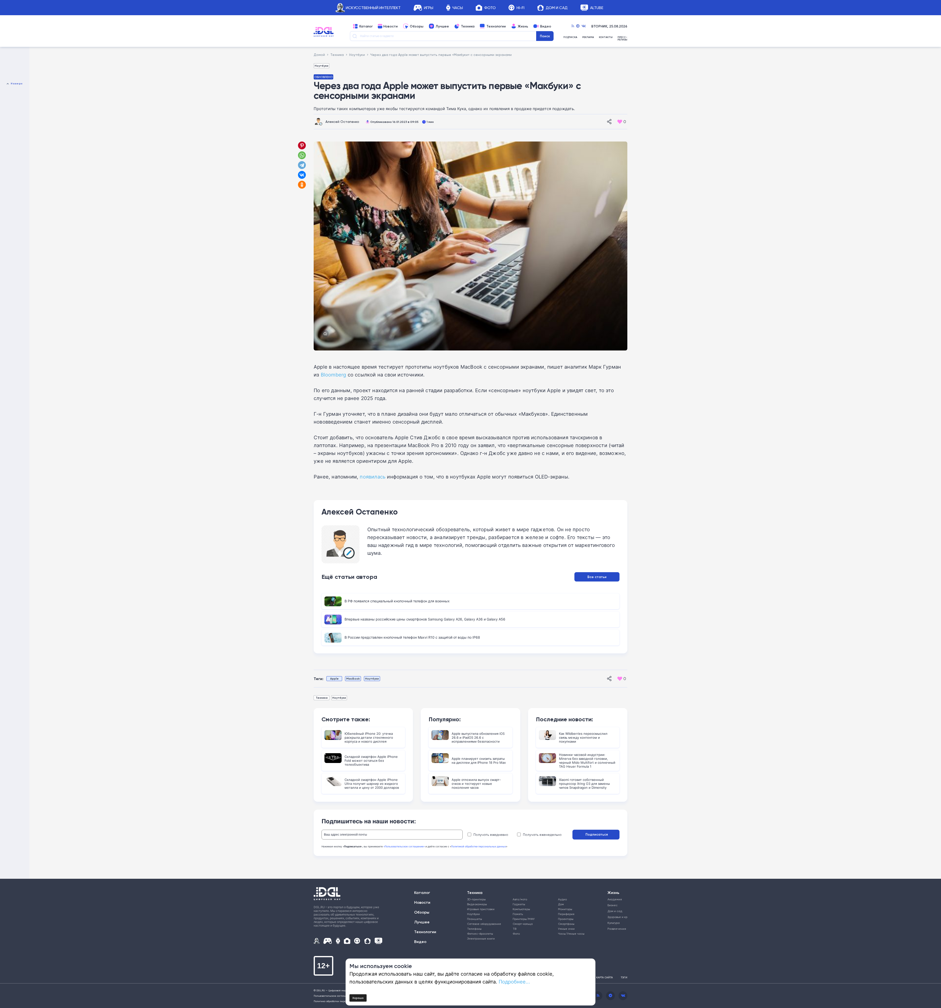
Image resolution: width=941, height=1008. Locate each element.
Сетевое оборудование (484, 924)
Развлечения (615, 928)
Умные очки (566, 928)
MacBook (353, 678)
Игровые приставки (481, 909)
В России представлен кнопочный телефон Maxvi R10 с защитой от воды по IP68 (412, 637)
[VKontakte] (584, 26)
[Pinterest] (302, 145)
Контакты (606, 37)
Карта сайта (604, 977)
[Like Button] (619, 121)
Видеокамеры (477, 904)
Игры (428, 7)
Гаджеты (519, 904)
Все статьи (597, 577)
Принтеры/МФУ (524, 919)
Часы (457, 7)
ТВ (514, 928)
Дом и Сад (557, 7)
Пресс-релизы (622, 38)
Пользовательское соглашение (333, 995)
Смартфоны (566, 924)
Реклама (588, 37)
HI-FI (520, 7)
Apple (334, 678)
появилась (372, 476)
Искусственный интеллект (373, 7)
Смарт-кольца (523, 924)
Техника (467, 26)
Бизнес (612, 905)
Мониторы (565, 909)
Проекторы (565, 919)
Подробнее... (514, 981)
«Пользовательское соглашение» (404, 846)
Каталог (366, 26)
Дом (561, 904)
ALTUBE (596, 7)
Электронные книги (481, 938)
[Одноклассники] (302, 185)
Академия (614, 899)
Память (518, 914)
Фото (490, 7)
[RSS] (572, 26)
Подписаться (596, 834)
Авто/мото (520, 899)
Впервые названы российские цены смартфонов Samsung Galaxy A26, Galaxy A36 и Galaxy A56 (425, 619)
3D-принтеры (476, 899)
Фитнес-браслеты (480, 933)
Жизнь (523, 26)
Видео (545, 26)
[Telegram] (578, 26)
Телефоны (474, 928)
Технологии (496, 26)
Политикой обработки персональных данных (478, 846)
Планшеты (474, 919)
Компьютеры (521, 909)
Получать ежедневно (490, 835)
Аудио (562, 899)
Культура (613, 923)
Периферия (566, 914)
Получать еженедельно (542, 835)
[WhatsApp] (302, 155)
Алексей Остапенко (342, 121)
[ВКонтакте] (302, 175)
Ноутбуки (321, 65)
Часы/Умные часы (571, 933)
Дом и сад (614, 911)
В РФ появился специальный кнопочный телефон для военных (397, 601)
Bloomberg (333, 374)
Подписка (570, 37)
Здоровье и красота (615, 917)
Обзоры (416, 26)
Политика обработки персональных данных (340, 1001)
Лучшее (442, 26)
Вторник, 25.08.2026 (609, 26)
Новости (390, 26)
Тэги (624, 977)
